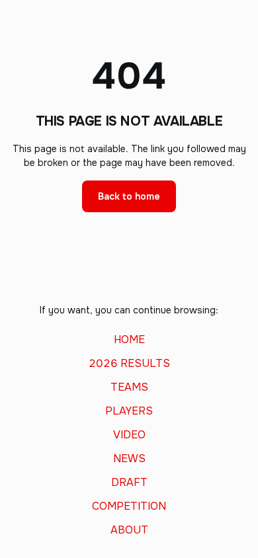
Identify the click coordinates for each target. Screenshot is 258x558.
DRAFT (129, 482)
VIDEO (129, 435)
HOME (129, 339)
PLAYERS (129, 411)
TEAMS (129, 387)
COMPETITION (129, 506)
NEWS (129, 458)
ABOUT (129, 530)
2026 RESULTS (129, 363)
